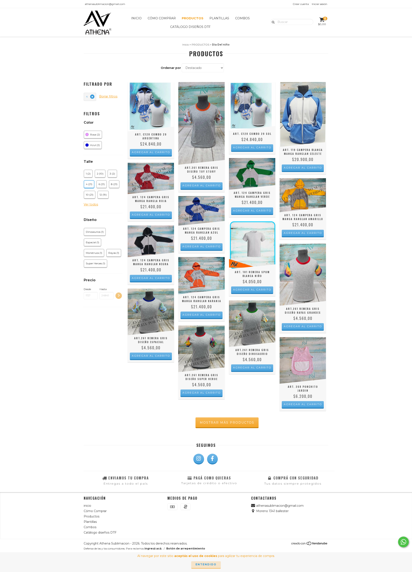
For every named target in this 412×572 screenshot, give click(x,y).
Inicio (185, 44)
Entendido (206, 564)
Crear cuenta (301, 4)
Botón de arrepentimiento (185, 548)
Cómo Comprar (162, 18)
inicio (136, 18)
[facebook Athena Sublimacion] (212, 459)
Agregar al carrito (151, 152)
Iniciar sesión (319, 4)
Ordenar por (171, 68)
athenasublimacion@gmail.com (105, 4)
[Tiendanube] (309, 544)
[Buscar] (272, 21)
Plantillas (219, 18)
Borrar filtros (108, 96)
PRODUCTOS (200, 44)
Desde (87, 289)
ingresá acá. (153, 548)
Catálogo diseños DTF (190, 27)
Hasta (103, 289)
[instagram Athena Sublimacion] (198, 459)
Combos (242, 18)
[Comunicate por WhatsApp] (403, 542)
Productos (192, 18)
